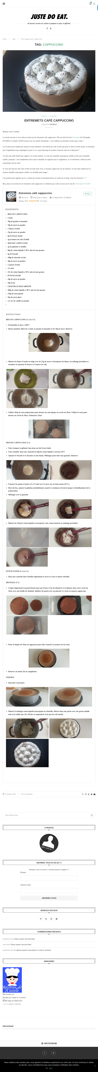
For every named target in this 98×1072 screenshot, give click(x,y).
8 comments (28, 794)
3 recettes (22, 998)
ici (84, 178)
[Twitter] (51, 28)
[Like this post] (83, 794)
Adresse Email (25, 885)
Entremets (76, 137)
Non (50, 1068)
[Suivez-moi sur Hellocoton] (12, 1001)
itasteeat (11, 1004)
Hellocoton (18, 1004)
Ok (47, 1068)
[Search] (94, 4)
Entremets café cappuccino (49, 120)
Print (88, 194)
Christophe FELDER (82, 184)
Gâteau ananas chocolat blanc (24, 939)
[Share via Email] (94, 794)
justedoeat (53, 124)
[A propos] (49, 843)
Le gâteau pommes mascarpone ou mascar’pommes (32, 950)
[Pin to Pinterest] (91, 794)
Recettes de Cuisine (10, 998)
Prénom (23, 872)
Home (5, 39)
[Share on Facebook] (85, 794)
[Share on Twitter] (88, 794)
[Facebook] (47, 28)
